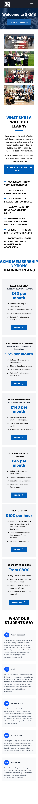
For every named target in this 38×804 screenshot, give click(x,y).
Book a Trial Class (19, 22)
